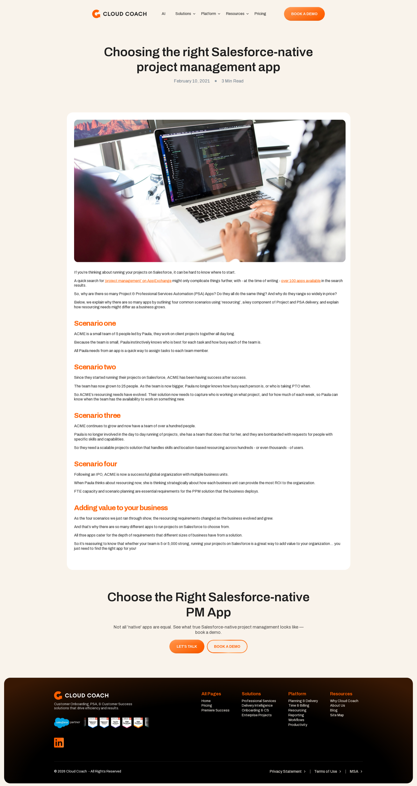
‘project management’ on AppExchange (138, 281)
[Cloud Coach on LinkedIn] (59, 743)
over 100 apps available (301, 281)
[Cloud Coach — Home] (119, 14)
